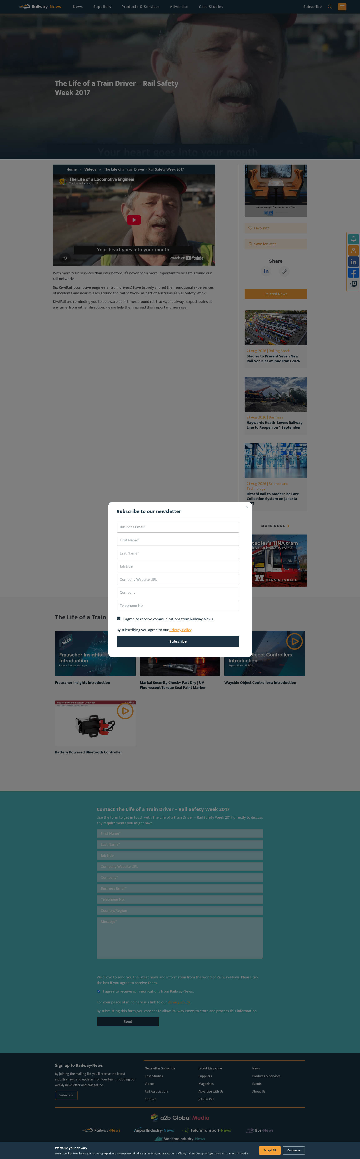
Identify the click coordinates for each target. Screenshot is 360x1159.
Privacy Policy (180, 630)
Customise (294, 1150)
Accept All (270, 1150)
